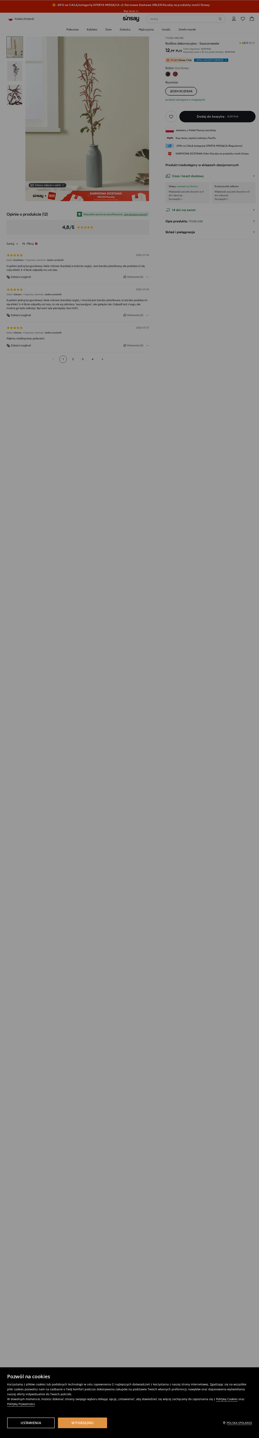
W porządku (82, 1423)
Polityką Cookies (227, 1399)
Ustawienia (31, 1423)
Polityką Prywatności (21, 1404)
